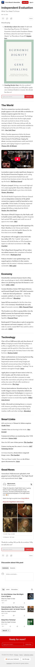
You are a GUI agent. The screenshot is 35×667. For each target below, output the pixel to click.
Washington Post (16, 255)
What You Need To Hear (8, 598)
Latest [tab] (8, 589)
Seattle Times (6, 425)
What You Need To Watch (8, 611)
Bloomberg (10, 192)
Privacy (16, 655)
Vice (20, 478)
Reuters (4, 192)
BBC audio (13, 266)
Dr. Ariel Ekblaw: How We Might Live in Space (12, 595)
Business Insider (12, 353)
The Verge (16, 384)
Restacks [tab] (12, 568)
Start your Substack (13, 659)
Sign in (31, 2)
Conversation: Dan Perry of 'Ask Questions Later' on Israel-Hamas (13, 608)
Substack (9, 663)
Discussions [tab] (14, 589)
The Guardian (28, 442)
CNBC (8, 285)
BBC (15, 222)
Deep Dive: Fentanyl (8, 620)
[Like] (3, 18)
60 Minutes (13, 146)
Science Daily (13, 438)
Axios (22, 369)
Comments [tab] (5, 568)
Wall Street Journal (16, 181)
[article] (17, 598)
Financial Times (28, 307)
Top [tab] (3, 589)
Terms (21, 655)
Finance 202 (5, 146)
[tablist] (8, 568)
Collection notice (28, 655)
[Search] (32, 589)
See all (5, 630)
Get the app (25, 659)
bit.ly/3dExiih (25, 498)
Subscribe (25, 2)
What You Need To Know (8, 622)
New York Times (10, 130)
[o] (30, 596)
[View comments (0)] (7, 18)
